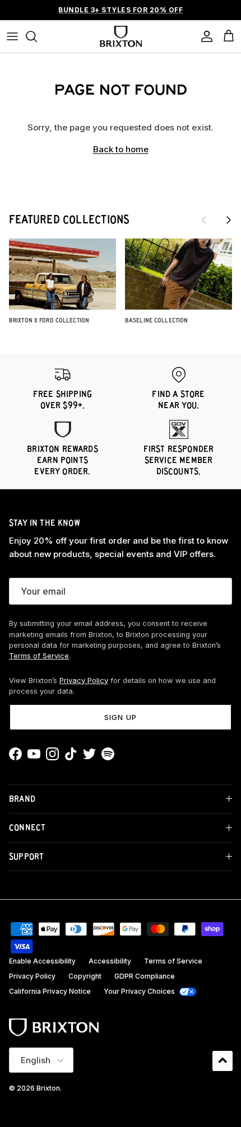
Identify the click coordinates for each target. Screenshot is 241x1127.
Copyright (84, 976)
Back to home (121, 149)
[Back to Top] (222, 1061)
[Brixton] (121, 36)
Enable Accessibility (42, 961)
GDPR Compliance (144, 976)
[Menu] (12, 36)
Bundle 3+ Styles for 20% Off (120, 10)
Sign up (120, 717)
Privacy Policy (83, 680)
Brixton (48, 1088)
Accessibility (110, 961)
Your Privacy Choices (139, 991)
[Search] (37, 36)
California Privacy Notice (50, 991)
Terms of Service (39, 656)
